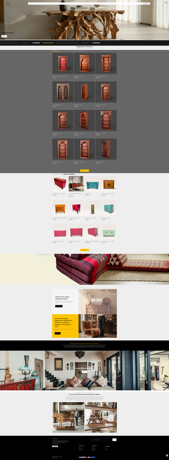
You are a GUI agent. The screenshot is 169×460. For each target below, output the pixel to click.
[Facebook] (53, 446)
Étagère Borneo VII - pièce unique (57, 133)
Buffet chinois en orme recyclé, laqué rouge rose (92, 241)
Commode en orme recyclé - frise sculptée (107, 241)
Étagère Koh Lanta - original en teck (101, 76)
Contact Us (93, 447)
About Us (80, 447)
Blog (105, 448)
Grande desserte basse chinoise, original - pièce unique (76, 194)
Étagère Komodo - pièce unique (78, 76)
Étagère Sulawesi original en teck (57, 104)
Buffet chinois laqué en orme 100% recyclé (59, 193)
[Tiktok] (57, 446)
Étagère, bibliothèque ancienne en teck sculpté (59, 76)
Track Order (106, 449)
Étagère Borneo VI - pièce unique (79, 133)
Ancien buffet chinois (88, 193)
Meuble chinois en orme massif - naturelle (107, 193)
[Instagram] (55, 446)
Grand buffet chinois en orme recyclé (58, 241)
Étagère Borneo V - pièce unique (100, 133)
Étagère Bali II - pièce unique (78, 104)
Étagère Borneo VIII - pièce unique (101, 104)
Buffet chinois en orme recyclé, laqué (74, 241)
